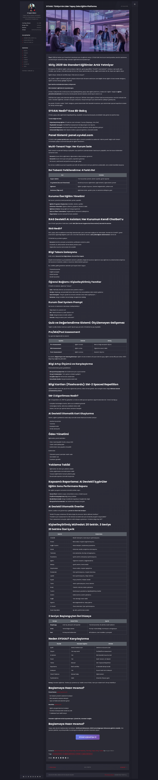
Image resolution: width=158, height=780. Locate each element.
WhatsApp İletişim (109, 775)
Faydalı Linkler (27, 70)
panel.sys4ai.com (62, 692)
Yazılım (101, 751)
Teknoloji (88, 751)
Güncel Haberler (80, 751)
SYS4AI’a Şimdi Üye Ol (87, 737)
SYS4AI (78, 754)
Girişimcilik (72, 751)
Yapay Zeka (95, 751)
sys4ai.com (58, 704)
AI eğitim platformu (68, 754)
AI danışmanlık (57, 754)
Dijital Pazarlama (59, 751)
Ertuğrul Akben (31, 13)
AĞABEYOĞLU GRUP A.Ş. (121, 775)
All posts (87, 767)
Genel (66, 751)
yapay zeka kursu (87, 754)
